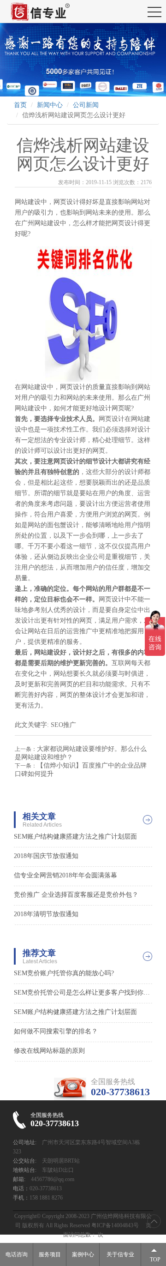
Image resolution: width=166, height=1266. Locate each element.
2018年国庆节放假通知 (46, 855)
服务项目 (50, 1254)
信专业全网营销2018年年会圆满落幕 (65, 875)
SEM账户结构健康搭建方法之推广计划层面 (75, 836)
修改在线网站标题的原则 (49, 1050)
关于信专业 (120, 1254)
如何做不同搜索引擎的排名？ (56, 1031)
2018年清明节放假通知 (46, 914)
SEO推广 (63, 724)
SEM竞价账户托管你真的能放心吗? (64, 973)
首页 (20, 105)
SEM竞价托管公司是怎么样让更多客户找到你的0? (83, 992)
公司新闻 (86, 105)
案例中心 (83, 1254)
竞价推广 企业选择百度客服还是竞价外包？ (76, 894)
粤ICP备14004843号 (115, 1225)
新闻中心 (50, 105)
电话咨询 (17, 1254)
